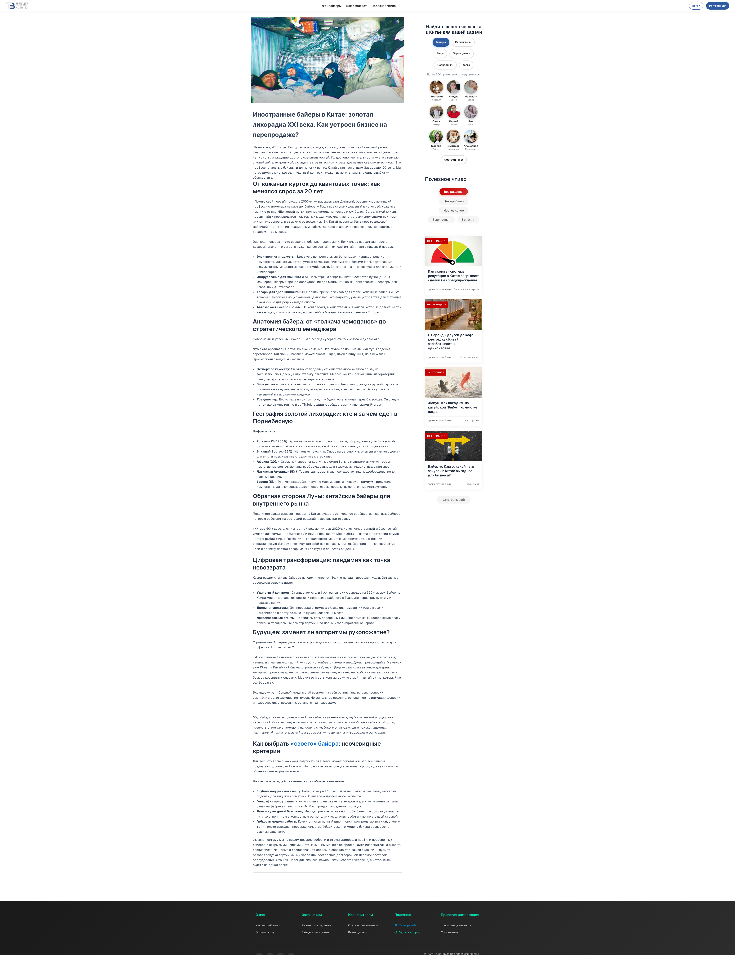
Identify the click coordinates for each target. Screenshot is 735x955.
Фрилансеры (331, 6)
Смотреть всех (453, 159)
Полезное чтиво (384, 6)
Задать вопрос (409, 932)
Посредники (445, 64)
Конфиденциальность (456, 925)
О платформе (265, 932)
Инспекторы (463, 42)
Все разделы (453, 192)
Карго (466, 64)
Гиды (440, 53)
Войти (696, 5)
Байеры (441, 42)
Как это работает (268, 925)
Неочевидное (453, 210)
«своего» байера (315, 743)
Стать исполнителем (363, 925)
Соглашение (449, 932)
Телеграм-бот (409, 925)
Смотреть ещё (454, 500)
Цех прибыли (454, 201)
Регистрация (717, 5)
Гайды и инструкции (316, 932)
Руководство (357, 932)
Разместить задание (316, 925)
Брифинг (468, 219)
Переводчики (461, 53)
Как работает (356, 6)
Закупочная (441, 219)
